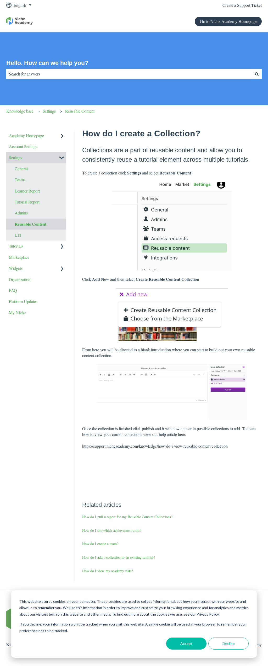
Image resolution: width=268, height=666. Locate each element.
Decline (228, 643)
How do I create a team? (100, 543)
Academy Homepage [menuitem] (26, 135)
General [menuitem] (21, 168)
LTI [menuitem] (18, 235)
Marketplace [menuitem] (19, 257)
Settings (49, 111)
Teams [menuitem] (20, 179)
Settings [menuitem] (15, 157)
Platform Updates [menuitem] (23, 301)
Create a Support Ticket (242, 5)
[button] (62, 136)
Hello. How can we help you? (47, 63)
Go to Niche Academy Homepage (228, 21)
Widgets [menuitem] (16, 268)
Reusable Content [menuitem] (30, 224)
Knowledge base (20, 111)
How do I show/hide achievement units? (111, 530)
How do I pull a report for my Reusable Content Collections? (127, 516)
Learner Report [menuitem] (27, 191)
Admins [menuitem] (21, 212)
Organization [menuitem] (19, 279)
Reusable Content (79, 111)
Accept (186, 643)
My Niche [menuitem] (17, 312)
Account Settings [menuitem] (23, 146)
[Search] (257, 74)
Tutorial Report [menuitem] (27, 202)
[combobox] (129, 74)
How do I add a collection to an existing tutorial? (118, 557)
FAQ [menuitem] (13, 290)
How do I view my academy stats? (107, 570)
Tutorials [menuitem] (16, 246)
